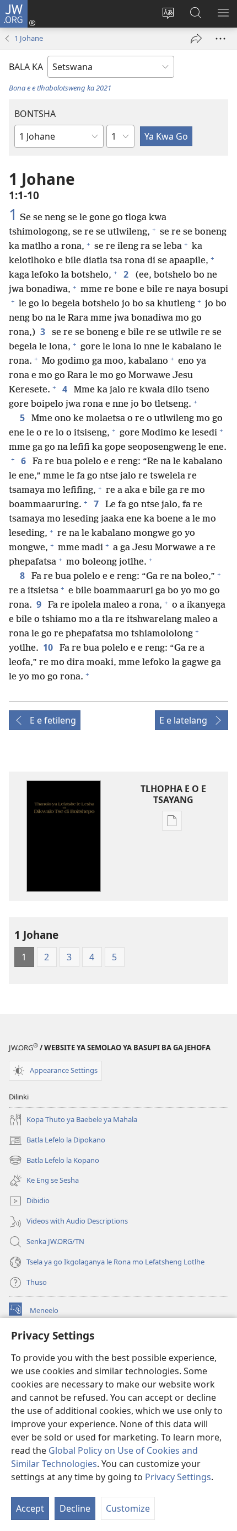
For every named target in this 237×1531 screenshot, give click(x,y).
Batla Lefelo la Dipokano (57, 1141)
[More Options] (220, 39)
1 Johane (28, 38)
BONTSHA (35, 114)
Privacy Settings (178, 1477)
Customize (128, 1508)
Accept (30, 1508)
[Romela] (196, 39)
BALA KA (26, 67)
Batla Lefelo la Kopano (54, 1161)
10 (49, 647)
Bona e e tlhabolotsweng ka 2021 (60, 88)
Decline (75, 1508)
